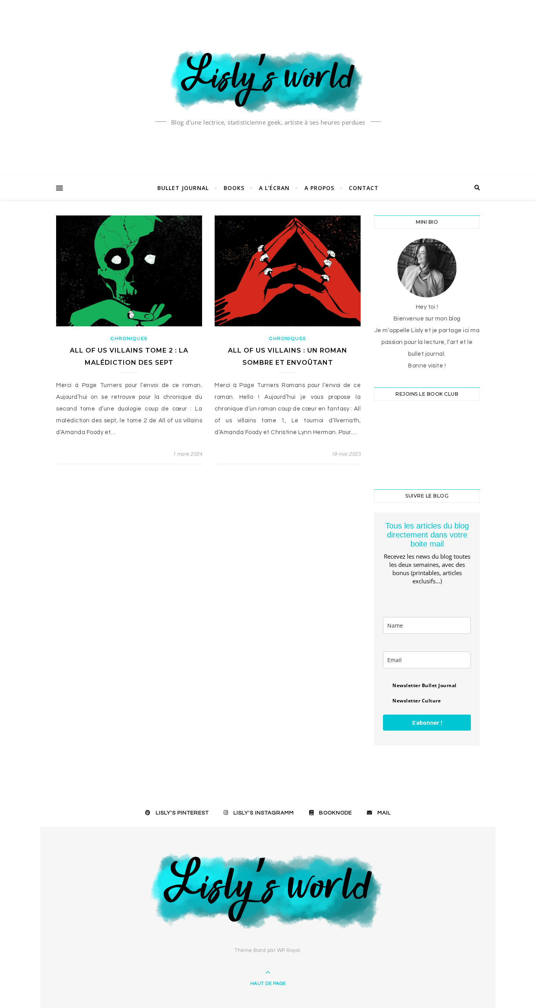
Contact (364, 188)
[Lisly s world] (268, 80)
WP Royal (288, 950)
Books (234, 188)
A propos (319, 188)
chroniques (129, 338)
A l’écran (274, 188)
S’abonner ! (427, 722)
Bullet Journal (183, 188)
